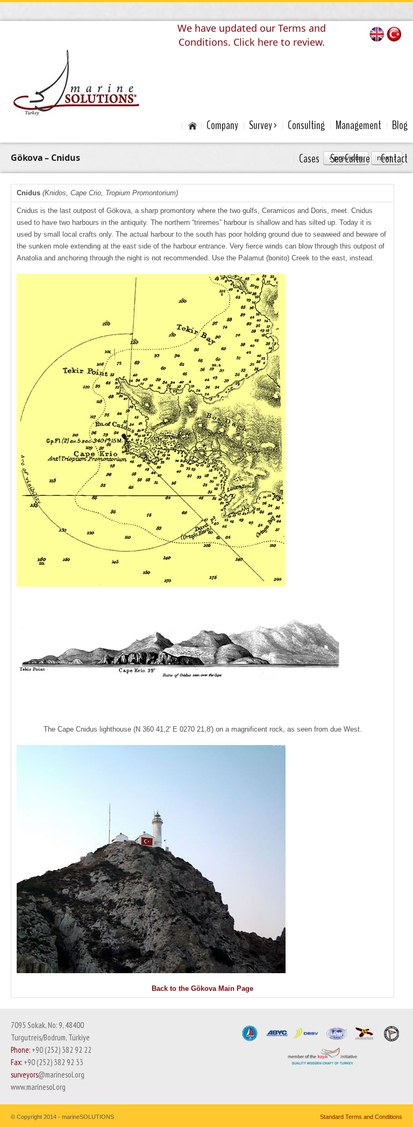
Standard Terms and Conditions (361, 1117)
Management (358, 125)
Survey (260, 125)
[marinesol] (191, 125)
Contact (394, 159)
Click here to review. (279, 42)
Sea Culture (350, 159)
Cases (309, 159)
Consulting (306, 125)
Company (222, 125)
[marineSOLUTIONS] (76, 82)
